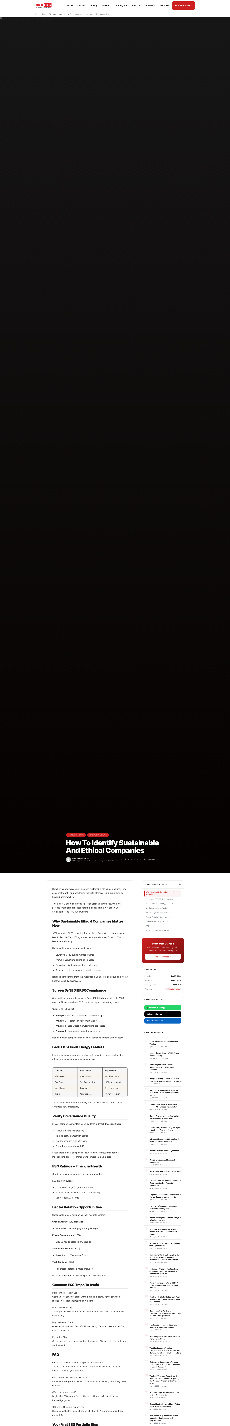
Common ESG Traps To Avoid (158, 921)
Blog (44, 14)
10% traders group (55, 14)
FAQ (147, 926)
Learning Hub (121, 5)
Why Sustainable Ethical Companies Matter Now (160, 893)
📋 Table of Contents (162, 884)
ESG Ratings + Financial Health (159, 912)
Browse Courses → (163, 957)
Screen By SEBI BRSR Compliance (159, 899)
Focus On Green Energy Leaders (159, 904)
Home (70, 5)
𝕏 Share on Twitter (154, 1014)
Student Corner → (183, 5)
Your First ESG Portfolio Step (158, 930)
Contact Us (164, 5)
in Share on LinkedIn (155, 1021)
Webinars (106, 5)
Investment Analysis (98, 835)
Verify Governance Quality (157, 908)
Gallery (94, 5)
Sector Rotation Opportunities (158, 917)
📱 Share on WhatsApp (156, 1007)
